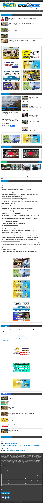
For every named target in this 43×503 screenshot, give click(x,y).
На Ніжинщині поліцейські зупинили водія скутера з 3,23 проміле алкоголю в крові (18, 251)
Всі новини (4, 107)
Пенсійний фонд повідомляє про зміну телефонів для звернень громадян (22, 401)
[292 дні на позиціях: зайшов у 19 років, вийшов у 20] (4, 29)
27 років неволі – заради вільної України (10, 225)
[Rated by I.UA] (3, 489)
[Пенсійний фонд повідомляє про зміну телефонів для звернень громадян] (4, 402)
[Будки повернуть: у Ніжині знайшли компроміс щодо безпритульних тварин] (25, 98)
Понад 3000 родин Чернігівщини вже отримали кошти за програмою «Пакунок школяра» (19, 242)
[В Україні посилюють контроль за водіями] (25, 122)
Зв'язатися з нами (5, 493)
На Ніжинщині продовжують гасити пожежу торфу (12, 199)
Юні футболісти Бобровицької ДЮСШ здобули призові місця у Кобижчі (16, 228)
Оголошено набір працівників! (13, 430)
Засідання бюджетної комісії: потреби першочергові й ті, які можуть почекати (25, 445)
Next (41, 162)
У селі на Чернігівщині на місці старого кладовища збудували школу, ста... (22, 40)
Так (3, 331)
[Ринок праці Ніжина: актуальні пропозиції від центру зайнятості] (4, 397)
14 (25, 480)
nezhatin (10, 115)
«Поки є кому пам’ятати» (12, 34)
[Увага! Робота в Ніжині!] (4, 425)
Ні (3, 332)
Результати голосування (21, 338)
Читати (3, 128)
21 (25, 481)
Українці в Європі (4, 465)
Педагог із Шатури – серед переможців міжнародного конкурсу (20, 441)
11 (8, 480)
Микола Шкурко (5, 439)
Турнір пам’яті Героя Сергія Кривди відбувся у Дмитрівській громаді (21, 23)
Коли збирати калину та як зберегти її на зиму (11, 213)
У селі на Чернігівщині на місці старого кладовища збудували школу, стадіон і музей (18, 194)
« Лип (2, 486)
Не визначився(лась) (7, 333)
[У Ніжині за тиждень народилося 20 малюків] (25, 128)
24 (2, 483)
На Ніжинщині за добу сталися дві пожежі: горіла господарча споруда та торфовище (19, 237)
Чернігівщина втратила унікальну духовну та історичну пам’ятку (14, 198)
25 (8, 483)
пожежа (3, 109)
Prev (39, 162)
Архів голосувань (6, 340)
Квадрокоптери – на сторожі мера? (13, 443)
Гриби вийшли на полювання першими (9, 221)
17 (2, 481)
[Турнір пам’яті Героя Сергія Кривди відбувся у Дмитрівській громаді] (4, 24)
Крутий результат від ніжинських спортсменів (16, 450)
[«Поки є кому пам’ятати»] (4, 35)
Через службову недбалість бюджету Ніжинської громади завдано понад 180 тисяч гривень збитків (21, 244)
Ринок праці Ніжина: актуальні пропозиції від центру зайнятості (20, 396)
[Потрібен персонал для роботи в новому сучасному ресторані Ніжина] (4, 414)
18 (8, 481)
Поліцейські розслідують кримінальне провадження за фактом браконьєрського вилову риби (20, 205)
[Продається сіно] (4, 408)
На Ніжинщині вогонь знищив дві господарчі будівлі (12, 223)
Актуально (8, 107)
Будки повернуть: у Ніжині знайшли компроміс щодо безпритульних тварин (33, 99)
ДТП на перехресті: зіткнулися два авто (14, 448)
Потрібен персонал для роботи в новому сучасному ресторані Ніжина (21, 413)
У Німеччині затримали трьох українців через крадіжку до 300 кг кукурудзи (16, 230)
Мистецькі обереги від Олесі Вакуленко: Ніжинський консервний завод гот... (22, 18)
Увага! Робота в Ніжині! (12, 424)
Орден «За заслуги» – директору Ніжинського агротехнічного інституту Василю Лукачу (35, 115)
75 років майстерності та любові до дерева (10, 196)
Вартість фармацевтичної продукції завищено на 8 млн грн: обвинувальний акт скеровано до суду (21, 218)
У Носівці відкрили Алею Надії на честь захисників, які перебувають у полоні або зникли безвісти (21, 215)
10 (2, 480)
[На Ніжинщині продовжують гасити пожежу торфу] (11, 103)
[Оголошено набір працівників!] (4, 431)
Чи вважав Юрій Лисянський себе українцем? (18, 439)
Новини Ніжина (29, 3)
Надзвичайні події (14, 107)
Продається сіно (11, 407)
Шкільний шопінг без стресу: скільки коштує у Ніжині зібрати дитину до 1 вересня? (18, 235)
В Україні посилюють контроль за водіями (10, 232)
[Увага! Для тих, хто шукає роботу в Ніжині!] (4, 419)
